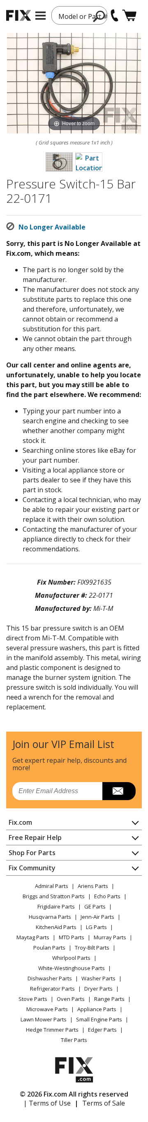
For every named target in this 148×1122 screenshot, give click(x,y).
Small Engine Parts (99, 1019)
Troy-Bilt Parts (92, 947)
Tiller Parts (74, 1040)
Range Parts (109, 999)
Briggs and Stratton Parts (54, 896)
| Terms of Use (47, 1103)
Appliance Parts (96, 1009)
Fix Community (32, 867)
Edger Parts (102, 1029)
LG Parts (96, 927)
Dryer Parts (98, 988)
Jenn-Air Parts (97, 916)
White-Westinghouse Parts (71, 968)
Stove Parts (32, 999)
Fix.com (20, 822)
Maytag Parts (32, 937)
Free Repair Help (35, 837)
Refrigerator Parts (52, 988)
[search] (99, 16)
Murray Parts (110, 937)
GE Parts (95, 906)
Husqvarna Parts (50, 916)
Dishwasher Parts (50, 978)
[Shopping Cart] (129, 15)
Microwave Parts (47, 1009)
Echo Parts (107, 896)
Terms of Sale (103, 1103)
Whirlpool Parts (71, 957)
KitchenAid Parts (56, 927)
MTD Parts (71, 937)
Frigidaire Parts (56, 906)
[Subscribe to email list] (119, 791)
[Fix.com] (18, 15)
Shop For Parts (32, 852)
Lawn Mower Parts (44, 1019)
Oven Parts (71, 999)
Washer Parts (98, 978)
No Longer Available (52, 227)
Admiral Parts (51, 886)
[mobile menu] (40, 15)
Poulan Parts (49, 947)
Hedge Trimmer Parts (52, 1029)
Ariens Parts (93, 886)
